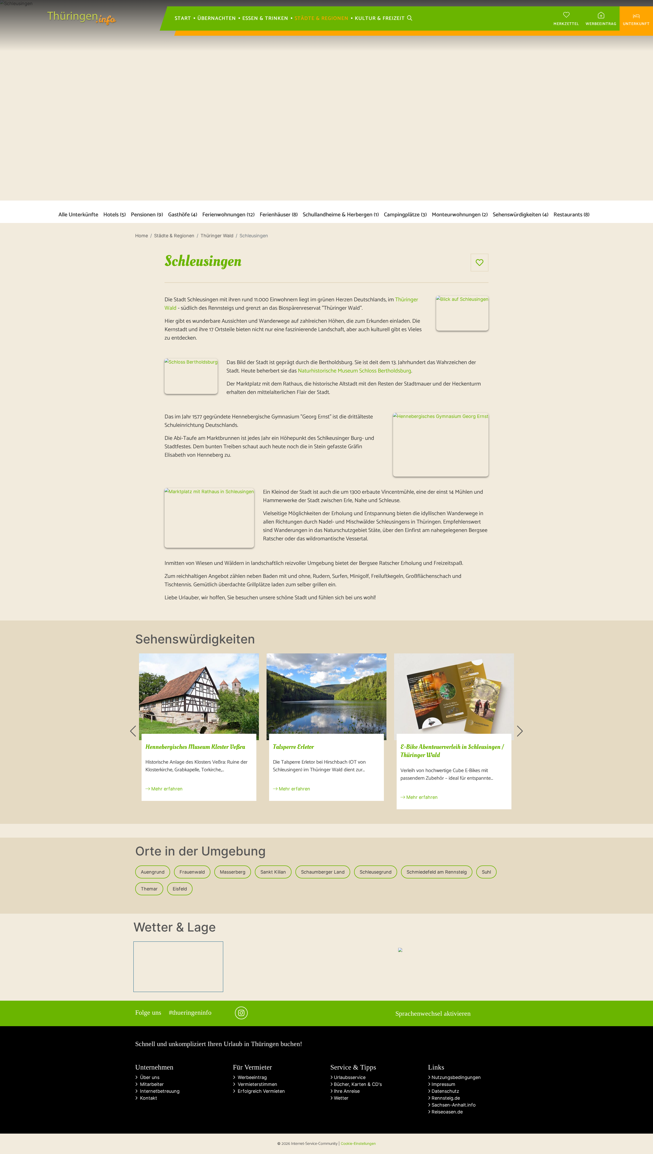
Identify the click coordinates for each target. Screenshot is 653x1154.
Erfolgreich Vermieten (260, 1091)
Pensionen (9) (147, 215)
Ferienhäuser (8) (279, 215)
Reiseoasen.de (446, 1111)
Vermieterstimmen (256, 1084)
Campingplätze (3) (405, 215)
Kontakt (147, 1098)
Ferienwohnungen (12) (228, 215)
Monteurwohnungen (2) (460, 215)
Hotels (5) (114, 215)
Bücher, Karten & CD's (357, 1084)
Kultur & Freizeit (380, 18)
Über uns (148, 1077)
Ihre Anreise (346, 1091)
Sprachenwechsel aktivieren (433, 1013)
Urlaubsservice (349, 1077)
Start (183, 18)
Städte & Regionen (321, 18)
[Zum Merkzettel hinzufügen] (479, 262)
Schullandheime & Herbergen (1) (341, 215)
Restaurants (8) (571, 215)
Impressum (442, 1084)
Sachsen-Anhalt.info (453, 1105)
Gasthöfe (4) (182, 215)
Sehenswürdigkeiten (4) (520, 215)
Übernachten (216, 18)
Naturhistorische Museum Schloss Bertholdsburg (354, 371)
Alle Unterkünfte (78, 215)
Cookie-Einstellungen (358, 1143)
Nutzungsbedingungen (455, 1077)
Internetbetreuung (158, 1091)
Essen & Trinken (265, 18)
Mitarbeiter (150, 1084)
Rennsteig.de (445, 1098)
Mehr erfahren (166, 788)
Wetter (340, 1098)
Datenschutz (444, 1091)
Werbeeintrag (251, 1077)
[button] (133, 731)
